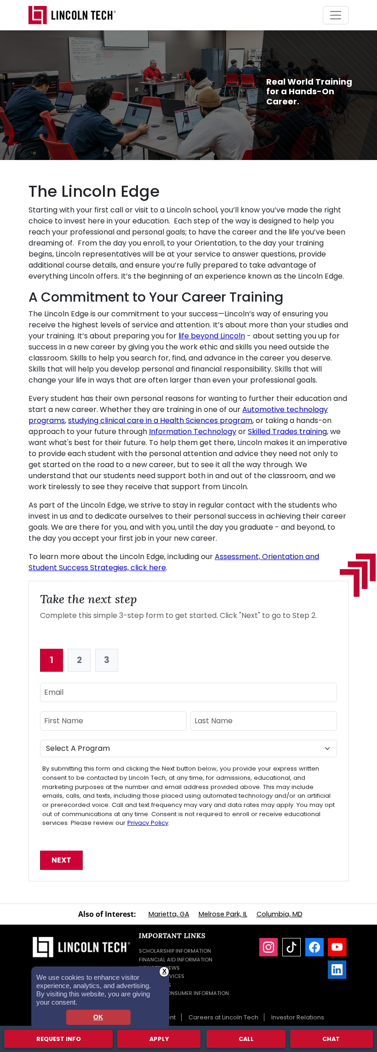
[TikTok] (291, 947)
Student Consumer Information (184, 993)
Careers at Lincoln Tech (223, 1017)
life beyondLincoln (211, 336)
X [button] (164, 971)
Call (246, 1039)
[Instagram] (268, 947)
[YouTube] (337, 947)
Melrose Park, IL (223, 914)
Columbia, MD (280, 914)
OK (98, 1017)
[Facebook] (314, 947)
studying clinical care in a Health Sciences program (160, 420)
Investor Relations (297, 1017)
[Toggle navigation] (335, 15)
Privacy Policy (147, 822)
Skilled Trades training (287, 431)
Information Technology (192, 431)
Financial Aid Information (175, 959)
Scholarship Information (175, 951)
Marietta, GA (169, 914)
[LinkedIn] (337, 970)
